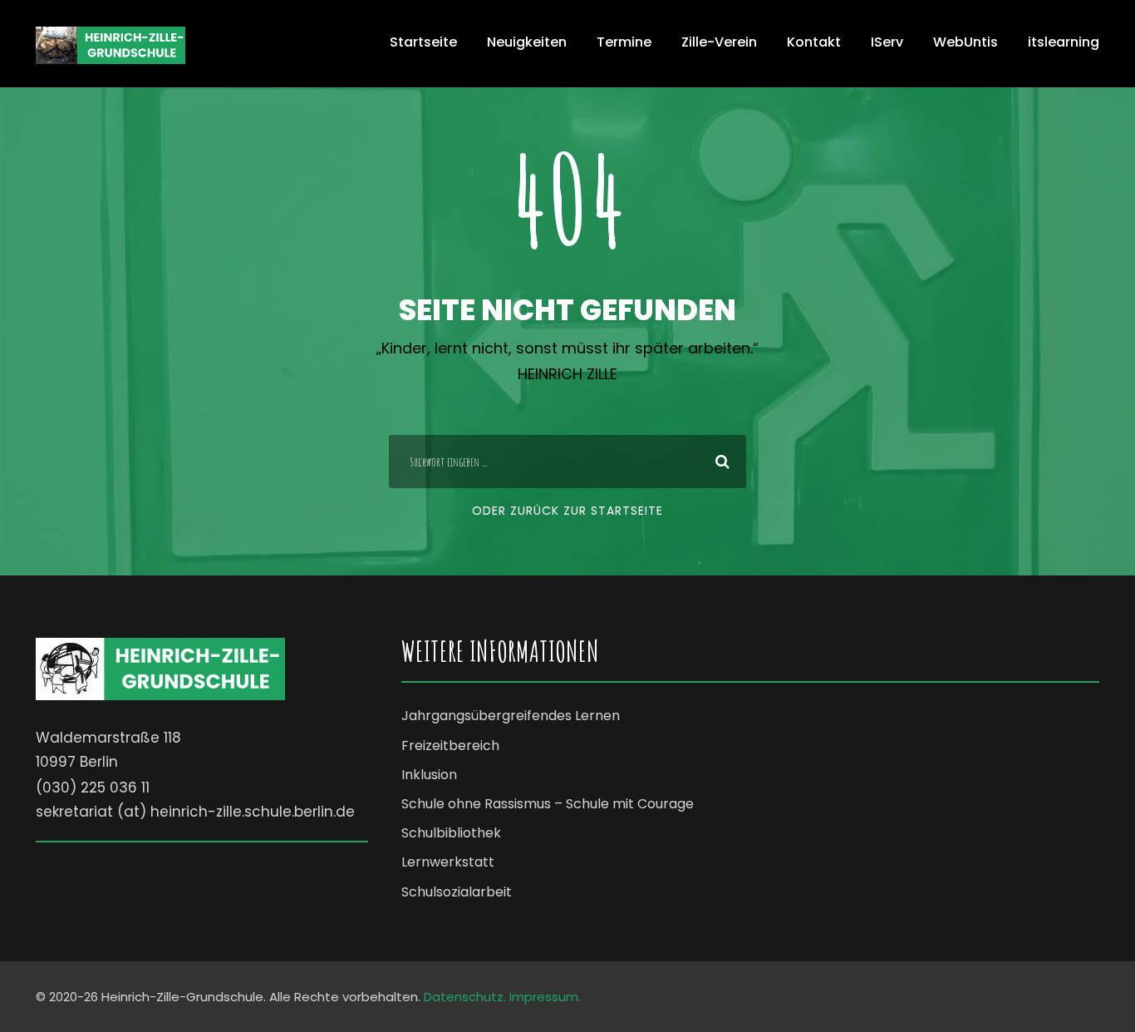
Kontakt (814, 42)
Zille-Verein (719, 42)
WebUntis (965, 42)
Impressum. (545, 996)
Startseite (423, 42)
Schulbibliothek (451, 832)
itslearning (1063, 42)
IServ (887, 42)
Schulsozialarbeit (456, 891)
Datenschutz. (465, 996)
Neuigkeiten (527, 42)
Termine (624, 42)
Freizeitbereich (450, 745)
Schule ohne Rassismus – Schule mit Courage (547, 803)
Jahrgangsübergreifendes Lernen (510, 715)
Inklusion (429, 774)
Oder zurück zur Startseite (567, 510)
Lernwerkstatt (447, 862)
